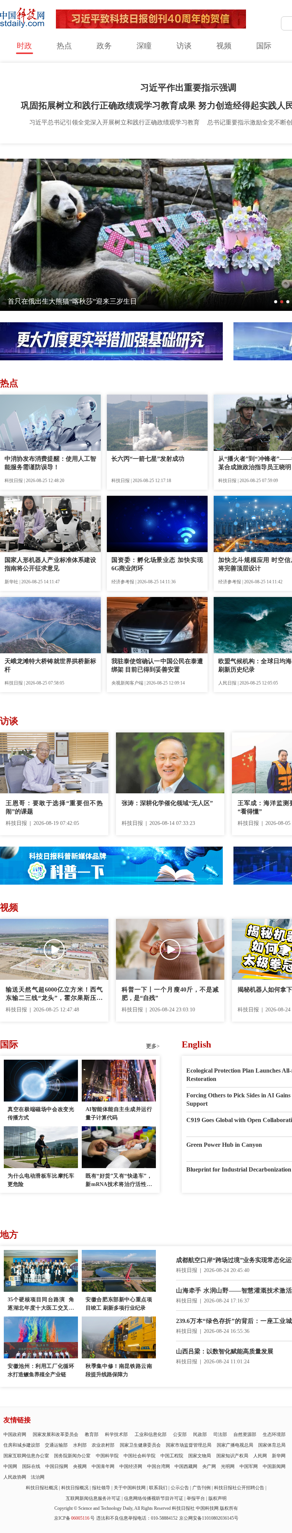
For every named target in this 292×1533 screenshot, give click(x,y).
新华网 (279, 1455)
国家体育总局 (272, 1445)
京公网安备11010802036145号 (208, 1518)
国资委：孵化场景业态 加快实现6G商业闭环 (157, 564)
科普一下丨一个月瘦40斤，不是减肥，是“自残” (170, 993)
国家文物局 (199, 1455)
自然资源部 (244, 1434)
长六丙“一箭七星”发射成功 (147, 458)
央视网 (80, 1466)
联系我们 (158, 1487)
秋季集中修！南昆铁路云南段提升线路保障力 (119, 1370)
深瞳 (144, 45)
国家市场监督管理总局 (188, 1445)
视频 (224, 45)
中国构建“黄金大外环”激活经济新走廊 (65, 301)
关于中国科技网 (130, 1487)
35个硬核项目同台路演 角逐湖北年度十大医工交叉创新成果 (41, 1304)
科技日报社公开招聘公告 (239, 1487)
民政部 (200, 1434)
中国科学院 (107, 1455)
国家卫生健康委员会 (140, 1445)
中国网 (10, 1466)
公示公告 (180, 1487)
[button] (275, 301)
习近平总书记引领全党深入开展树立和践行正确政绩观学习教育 (114, 122)
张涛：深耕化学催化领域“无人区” (167, 803)
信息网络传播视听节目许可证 (153, 1498)
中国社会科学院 (140, 1455)
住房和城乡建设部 (21, 1445)
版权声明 (217, 1498)
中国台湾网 (158, 1466)
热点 (64, 45)
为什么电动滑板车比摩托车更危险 (41, 1180)
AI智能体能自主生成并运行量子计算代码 (119, 1113)
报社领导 (101, 1487)
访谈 (184, 45)
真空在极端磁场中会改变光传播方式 (41, 1113)
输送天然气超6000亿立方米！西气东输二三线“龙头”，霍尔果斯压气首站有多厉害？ (54, 994)
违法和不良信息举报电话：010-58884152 (137, 1518)
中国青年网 (103, 1466)
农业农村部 (103, 1445)
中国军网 (249, 1466)
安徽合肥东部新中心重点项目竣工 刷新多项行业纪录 (119, 1304)
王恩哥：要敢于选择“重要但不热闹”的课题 (54, 807)
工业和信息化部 (151, 1434)
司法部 (220, 1434)
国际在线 (31, 1466)
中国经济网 (130, 1466)
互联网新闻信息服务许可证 (93, 1498)
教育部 (91, 1434)
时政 (24, 45)
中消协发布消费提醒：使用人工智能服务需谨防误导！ (50, 462)
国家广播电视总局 (235, 1445)
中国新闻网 (274, 1466)
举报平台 (196, 1498)
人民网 (260, 1455)
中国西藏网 (186, 1466)
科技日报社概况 (42, 1487)
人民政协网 (14, 1477)
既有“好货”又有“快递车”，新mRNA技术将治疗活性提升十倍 (119, 1181)
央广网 (209, 1466)
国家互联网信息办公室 (26, 1455)
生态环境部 (274, 1434)
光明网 (228, 1466)
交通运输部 (56, 1445)
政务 (104, 45)
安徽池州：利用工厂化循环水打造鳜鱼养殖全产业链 (41, 1370)
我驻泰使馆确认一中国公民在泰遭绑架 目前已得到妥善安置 (157, 665)
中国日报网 (56, 1466)
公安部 (180, 1434)
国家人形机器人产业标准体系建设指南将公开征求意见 (50, 564)
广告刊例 (201, 1487)
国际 (263, 45)
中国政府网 (14, 1434)
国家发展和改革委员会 (55, 1434)
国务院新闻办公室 (72, 1455)
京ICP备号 (74, 1518)
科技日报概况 (75, 1487)
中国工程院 (171, 1455)
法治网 (37, 1477)
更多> (153, 1046)
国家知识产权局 (232, 1455)
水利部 (80, 1445)
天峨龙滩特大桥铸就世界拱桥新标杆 (50, 665)
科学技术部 (116, 1434)
